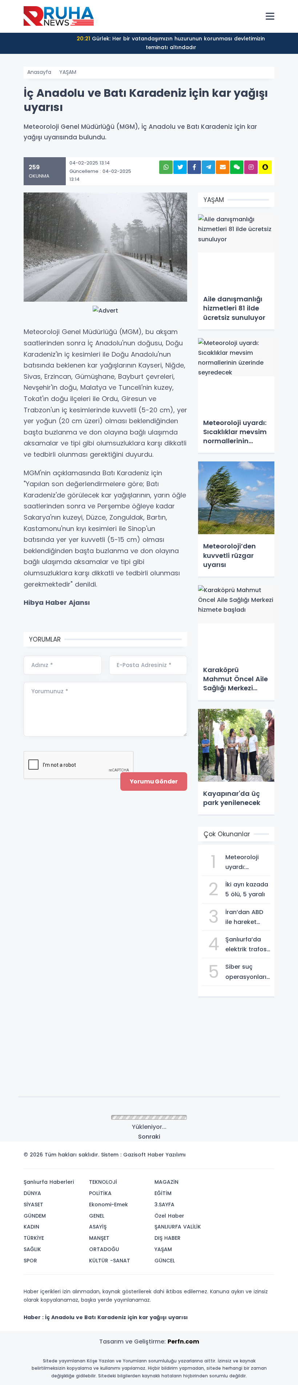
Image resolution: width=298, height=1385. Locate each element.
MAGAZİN (166, 1182)
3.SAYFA (164, 1204)
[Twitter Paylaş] (180, 167)
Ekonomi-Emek (108, 1204)
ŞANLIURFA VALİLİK (177, 1226)
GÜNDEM (35, 1215)
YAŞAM (67, 72)
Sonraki (149, 1136)
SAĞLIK (32, 1249)
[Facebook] (234, 1157)
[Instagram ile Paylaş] (251, 167)
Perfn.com (183, 1341)
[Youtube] (255, 1157)
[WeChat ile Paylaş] (236, 167)
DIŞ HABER (167, 1238)
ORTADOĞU (104, 1249)
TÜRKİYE (34, 1238)
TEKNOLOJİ (103, 1182)
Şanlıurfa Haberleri (49, 1182)
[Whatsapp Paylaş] (166, 167)
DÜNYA (32, 1193)
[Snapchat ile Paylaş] (265, 167)
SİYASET (33, 1204)
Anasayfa (39, 72)
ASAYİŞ (97, 1226)
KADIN (31, 1226)
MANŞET (99, 1238)
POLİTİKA (100, 1193)
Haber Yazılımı (167, 1154)
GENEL (96, 1215)
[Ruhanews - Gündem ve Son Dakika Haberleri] (60, 16)
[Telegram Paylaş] (208, 167)
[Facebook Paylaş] (194, 167)
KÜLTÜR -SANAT (109, 1260)
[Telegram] (266, 1157)
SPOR (30, 1260)
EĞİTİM (163, 1193)
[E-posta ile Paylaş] (222, 167)
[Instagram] (244, 1157)
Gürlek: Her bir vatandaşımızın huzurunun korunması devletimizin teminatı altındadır (171, 43)
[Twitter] (223, 1157)
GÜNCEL (164, 1260)
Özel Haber (169, 1215)
